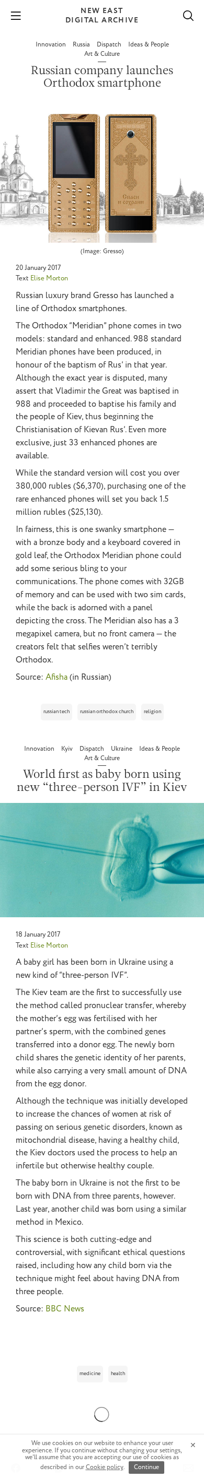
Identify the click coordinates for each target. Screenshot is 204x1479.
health (118, 1374)
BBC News (65, 1309)
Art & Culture (102, 54)
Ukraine (122, 748)
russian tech (56, 712)
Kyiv (67, 748)
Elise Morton (49, 278)
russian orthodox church (106, 712)
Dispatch (110, 44)
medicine (90, 1374)
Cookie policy (104, 1467)
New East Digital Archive (102, 15)
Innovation (51, 44)
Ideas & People (148, 44)
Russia (82, 44)
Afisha (56, 677)
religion (152, 712)
